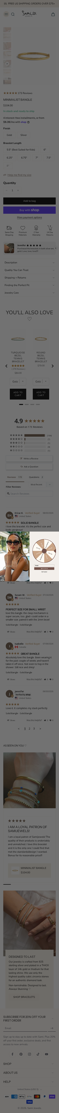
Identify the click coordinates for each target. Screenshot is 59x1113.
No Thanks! (44, 572)
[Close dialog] (1, 533)
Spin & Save (44, 568)
